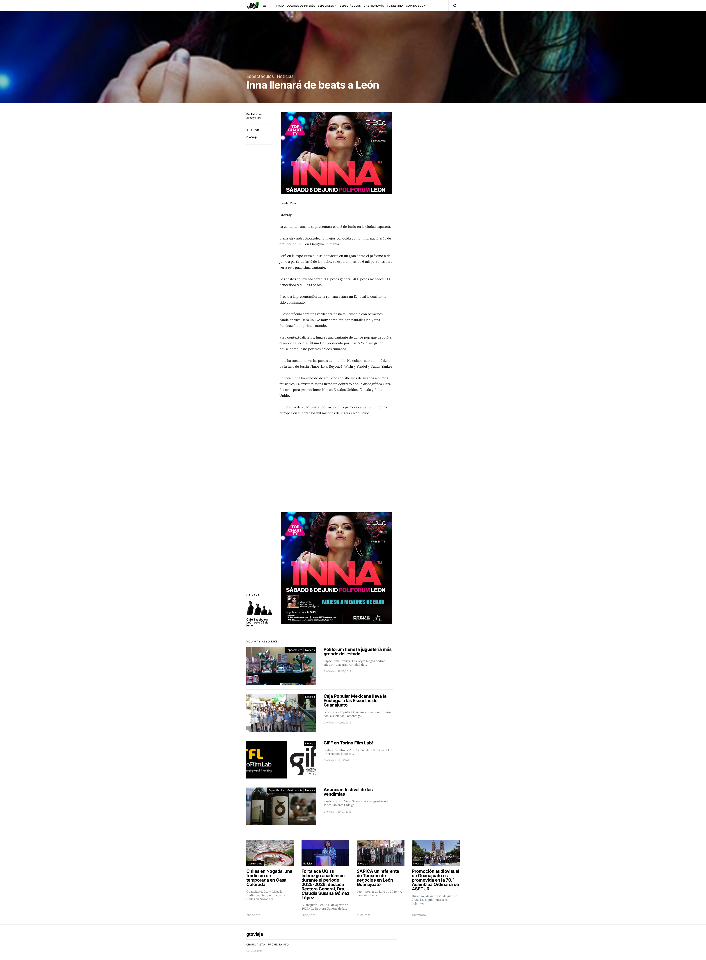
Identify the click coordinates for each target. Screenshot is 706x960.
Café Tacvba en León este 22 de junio (257, 622)
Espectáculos (350, 5)
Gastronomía (374, 5)
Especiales (326, 5)
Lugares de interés (301, 5)
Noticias (285, 76)
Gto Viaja (251, 137)
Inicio (280, 5)
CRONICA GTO (255, 944)
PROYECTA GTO (278, 944)
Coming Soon (416, 5)
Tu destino (395, 5)
